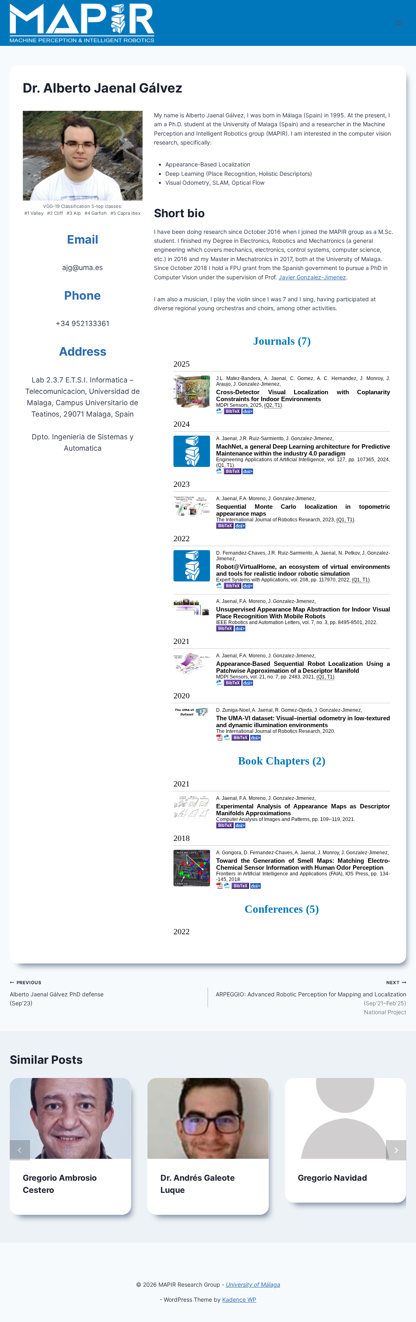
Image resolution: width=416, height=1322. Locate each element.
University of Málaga (253, 1284)
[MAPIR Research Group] (82, 23)
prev (20, 1150)
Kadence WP (239, 1299)
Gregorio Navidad (332, 1178)
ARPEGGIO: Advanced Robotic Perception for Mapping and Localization (311, 997)
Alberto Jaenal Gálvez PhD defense (57, 993)
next (396, 1150)
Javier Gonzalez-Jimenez (312, 277)
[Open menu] (398, 23)
